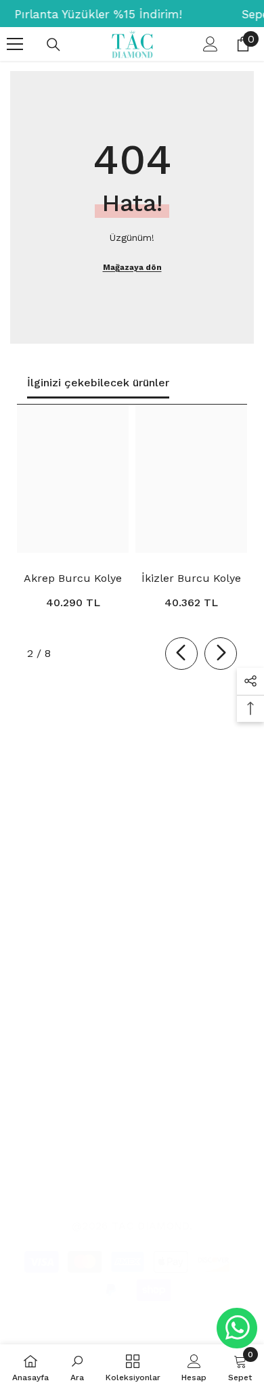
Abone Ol (221, 809)
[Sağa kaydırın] (220, 653)
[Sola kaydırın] (181, 653)
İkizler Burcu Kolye (191, 578)
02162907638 (86, 938)
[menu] (15, 44)
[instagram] (47, 868)
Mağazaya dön (132, 267)
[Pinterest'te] (86, 868)
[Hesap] (210, 44)
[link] (77, 1366)
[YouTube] (124, 868)
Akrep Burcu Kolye (73, 578)
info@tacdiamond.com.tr (90, 964)
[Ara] (53, 45)
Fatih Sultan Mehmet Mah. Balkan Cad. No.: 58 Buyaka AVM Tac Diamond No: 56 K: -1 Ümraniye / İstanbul (139, 1019)
